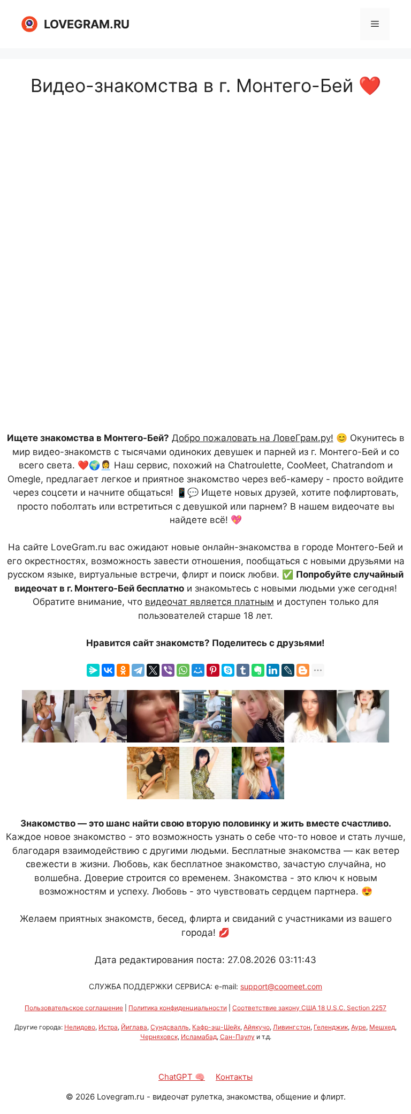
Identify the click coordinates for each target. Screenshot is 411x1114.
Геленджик (331, 1027)
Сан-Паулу (237, 1037)
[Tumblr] (243, 670)
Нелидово (79, 1027)
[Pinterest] (213, 670)
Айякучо (256, 1027)
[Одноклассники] (123, 670)
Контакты (234, 1077)
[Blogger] (302, 670)
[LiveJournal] (287, 670)
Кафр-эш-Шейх (216, 1027)
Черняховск (159, 1037)
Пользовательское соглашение (74, 1008)
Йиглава (134, 1027)
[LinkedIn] (273, 670)
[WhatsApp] (183, 670)
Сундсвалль (169, 1027)
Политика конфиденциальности (177, 1008)
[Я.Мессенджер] (93, 670)
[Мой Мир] (198, 670)
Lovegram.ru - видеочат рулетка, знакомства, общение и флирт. (221, 1097)
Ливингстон (291, 1027)
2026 (85, 1097)
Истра (108, 1027)
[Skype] (228, 670)
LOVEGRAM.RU (87, 24)
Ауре (358, 1027)
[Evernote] (258, 670)
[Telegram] (138, 670)
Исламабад (199, 1037)
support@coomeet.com (281, 986)
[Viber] (168, 670)
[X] (153, 670)
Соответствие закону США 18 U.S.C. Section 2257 (309, 1008)
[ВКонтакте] (108, 670)
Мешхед (382, 1027)
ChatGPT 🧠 (181, 1077)
